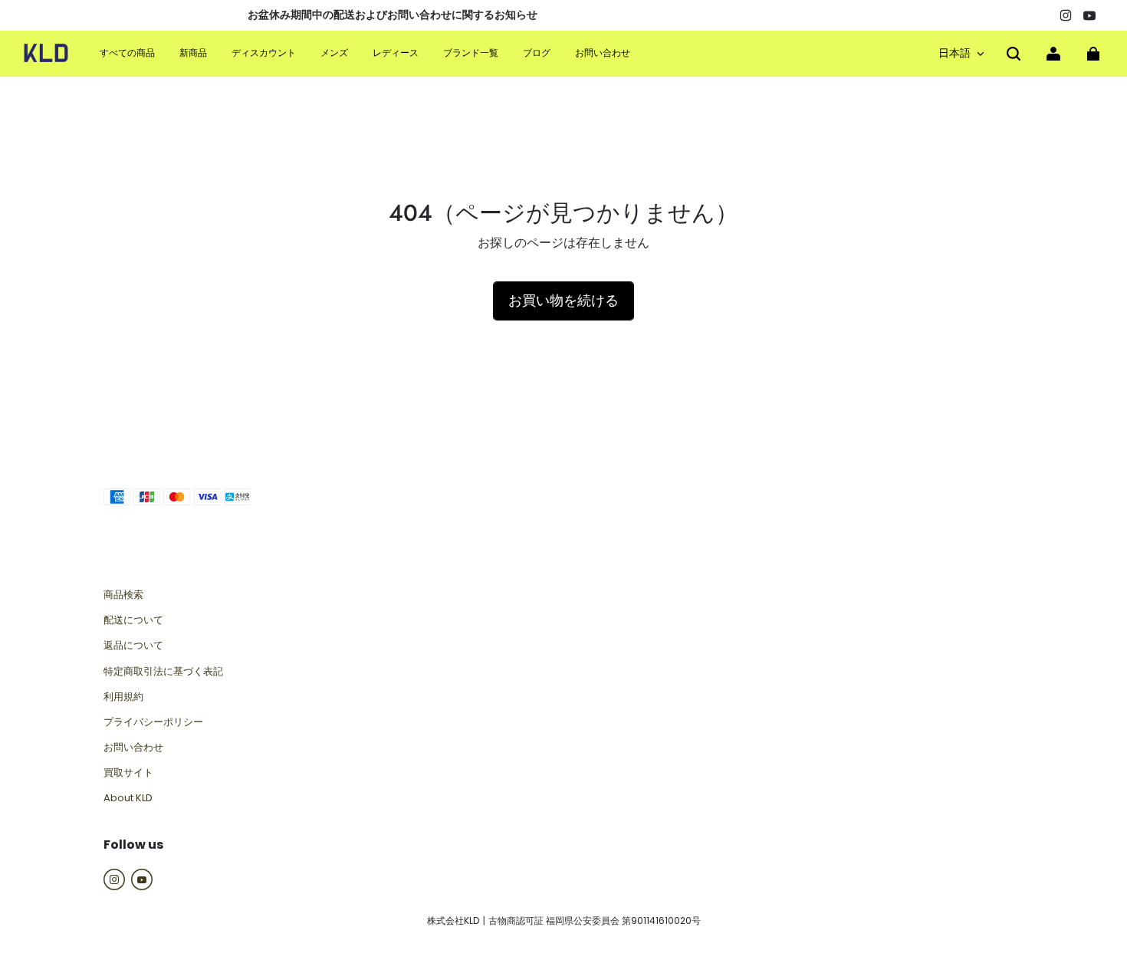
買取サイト (128, 773)
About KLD (128, 798)
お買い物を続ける (563, 300)
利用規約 (123, 697)
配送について (133, 620)
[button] (1013, 53)
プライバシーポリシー (153, 722)
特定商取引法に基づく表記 (163, 672)
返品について (133, 646)
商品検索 (123, 595)
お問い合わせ (133, 747)
